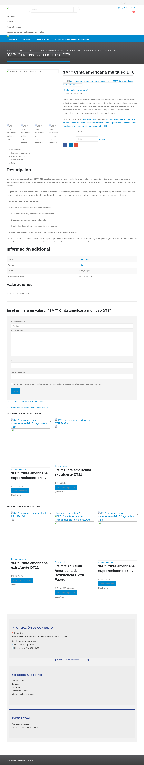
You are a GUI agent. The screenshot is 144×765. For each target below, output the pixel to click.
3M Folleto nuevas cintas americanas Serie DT (27, 407)
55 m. (88, 259)
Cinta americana (89, 119)
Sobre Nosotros (14, 27)
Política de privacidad (20, 724)
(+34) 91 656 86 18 (126, 8)
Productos (11, 17)
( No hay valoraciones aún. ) (75, 90)
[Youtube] (127, 2)
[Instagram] (131, 2)
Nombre (15, 361)
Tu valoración (17, 330)
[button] (134, 21)
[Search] (77, 9)
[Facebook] (123, 2)
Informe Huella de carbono (23, 694)
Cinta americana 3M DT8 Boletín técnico (25, 401)
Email (76, 145)
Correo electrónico (20, 372)
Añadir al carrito (20, 490)
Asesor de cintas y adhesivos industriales (25, 32)
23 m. (82, 259)
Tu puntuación (18, 322)
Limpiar (102, 139)
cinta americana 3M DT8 (96, 126)
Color (66, 137)
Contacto (15, 684)
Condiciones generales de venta (25, 727)
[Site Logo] (14, 10)
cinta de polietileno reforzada (117, 123)
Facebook (65, 145)
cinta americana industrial (92, 123)
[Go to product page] (30, 442)
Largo (66, 129)
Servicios (11, 22)
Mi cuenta (16, 687)
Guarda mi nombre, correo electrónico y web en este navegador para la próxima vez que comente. (58, 384)
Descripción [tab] (16, 150)
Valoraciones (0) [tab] (18, 156)
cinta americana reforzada (118, 119)
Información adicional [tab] (20, 153)
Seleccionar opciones (65, 487)
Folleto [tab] (14, 163)
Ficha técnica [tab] (17, 160)
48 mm (82, 265)
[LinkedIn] (135, 2)
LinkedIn (71, 145)
